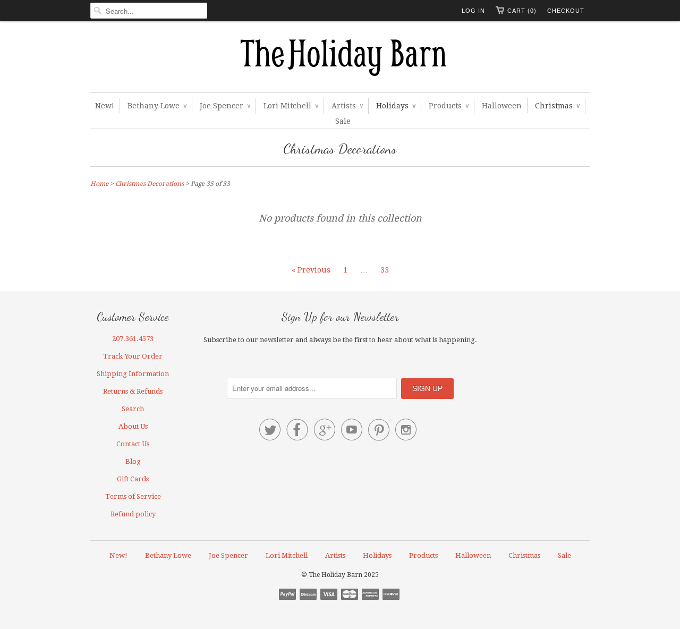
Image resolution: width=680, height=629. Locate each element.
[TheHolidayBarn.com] (340, 59)
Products (449, 105)
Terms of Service (133, 496)
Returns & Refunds (133, 391)
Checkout (565, 10)
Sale (343, 121)
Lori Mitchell (291, 105)
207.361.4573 (133, 339)
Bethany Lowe (157, 105)
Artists (347, 105)
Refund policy (133, 514)
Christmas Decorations (340, 148)
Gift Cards (133, 479)
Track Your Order (133, 356)
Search (133, 409)
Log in (473, 10)
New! (104, 105)
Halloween (502, 105)
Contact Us (132, 444)
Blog (133, 461)
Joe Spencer (225, 105)
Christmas (557, 105)
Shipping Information (133, 374)
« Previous (311, 270)
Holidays (395, 105)
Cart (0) (522, 10)
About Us (133, 426)
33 (384, 270)
